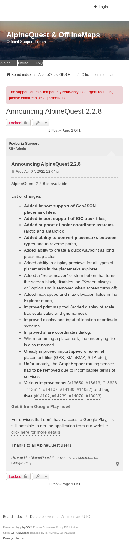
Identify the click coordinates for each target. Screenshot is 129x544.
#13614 (33, 389)
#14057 (84, 389)
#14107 (50, 389)
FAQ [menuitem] (39, 63)
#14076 (76, 396)
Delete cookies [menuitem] (42, 517)
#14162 (42, 396)
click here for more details (35, 432)
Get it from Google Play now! (40, 406)
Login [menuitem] (103, 7)
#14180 (67, 389)
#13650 (76, 382)
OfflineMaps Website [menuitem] (26, 63)
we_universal (20, 532)
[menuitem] (8, 538)
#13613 (93, 382)
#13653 (93, 396)
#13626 (110, 382)
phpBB (25, 527)
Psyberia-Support (24, 143)
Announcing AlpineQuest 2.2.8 (54, 111)
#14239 (59, 396)
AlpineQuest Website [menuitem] (8, 63)
